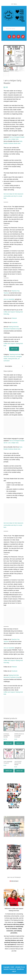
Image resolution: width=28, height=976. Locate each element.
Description (8, 366)
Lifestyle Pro (19, 967)
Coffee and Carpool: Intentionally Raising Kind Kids (14, 15)
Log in (14, 971)
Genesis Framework (10, 969)
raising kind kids (12, 358)
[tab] (14, 366)
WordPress (20, 969)
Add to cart (14, 348)
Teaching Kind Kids (15, 354)
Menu (15, 4)
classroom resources (10, 356)
